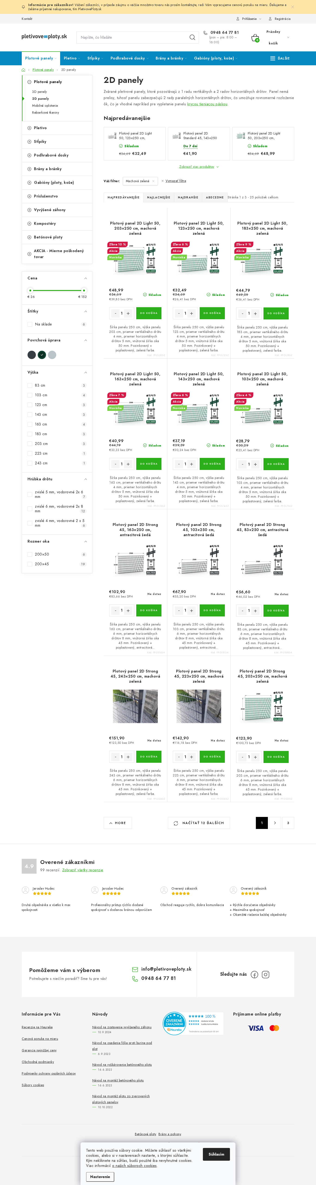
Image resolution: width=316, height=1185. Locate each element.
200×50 (60, 554)
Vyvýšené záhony (50, 210)
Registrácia (283, 18)
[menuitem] (41, 58)
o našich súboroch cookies (134, 1165)
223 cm (60, 453)
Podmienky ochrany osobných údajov (49, 1073)
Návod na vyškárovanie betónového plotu (122, 1064)
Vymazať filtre (176, 180)
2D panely (40, 98)
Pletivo (40, 128)
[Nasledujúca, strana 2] (275, 823)
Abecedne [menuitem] (215, 197)
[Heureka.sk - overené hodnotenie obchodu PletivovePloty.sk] (193, 1023)
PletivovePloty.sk (90, 9)
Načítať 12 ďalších (202, 823)
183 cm (60, 434)
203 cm (60, 443)
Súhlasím (216, 1154)
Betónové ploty (48, 237)
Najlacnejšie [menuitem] (158, 197)
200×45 (60, 564)
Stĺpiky (40, 141)
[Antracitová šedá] (32, 355)
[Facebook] (254, 974)
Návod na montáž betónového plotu (118, 1080)
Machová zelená (138, 181)
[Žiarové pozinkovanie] (52, 355)
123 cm (60, 404)
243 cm (60, 463)
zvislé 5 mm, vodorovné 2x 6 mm (60, 494)
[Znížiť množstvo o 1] (115, 313)
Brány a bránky (48, 169)
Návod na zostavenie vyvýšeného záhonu (122, 1027)
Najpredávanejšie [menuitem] (123, 197)
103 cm (60, 395)
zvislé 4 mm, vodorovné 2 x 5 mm (60, 523)
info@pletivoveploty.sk (166, 969)
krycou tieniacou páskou (207, 104)
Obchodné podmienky (38, 1062)
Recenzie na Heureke (37, 1027)
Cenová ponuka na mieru (40, 1038)
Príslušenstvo (46, 196)
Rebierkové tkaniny (45, 112)
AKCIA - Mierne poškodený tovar (59, 254)
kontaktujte (188, 5)
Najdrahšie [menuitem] (188, 197)
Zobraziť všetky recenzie (82, 870)
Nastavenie (100, 1176)
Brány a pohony (169, 1134)
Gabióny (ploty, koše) (54, 182)
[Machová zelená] (42, 355)
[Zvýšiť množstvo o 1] (128, 313)
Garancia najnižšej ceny (39, 1050)
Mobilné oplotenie (45, 105)
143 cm (60, 414)
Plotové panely (48, 81)
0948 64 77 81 (224, 32)
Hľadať (192, 37)
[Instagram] (265, 974)
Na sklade (60, 324)
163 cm (60, 424)
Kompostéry (45, 223)
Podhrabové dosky (51, 155)
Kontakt (27, 18)
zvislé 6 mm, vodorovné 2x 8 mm (60, 509)
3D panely (39, 91)
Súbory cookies (33, 1085)
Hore (120, 823)
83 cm (60, 385)
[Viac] (280, 58)
